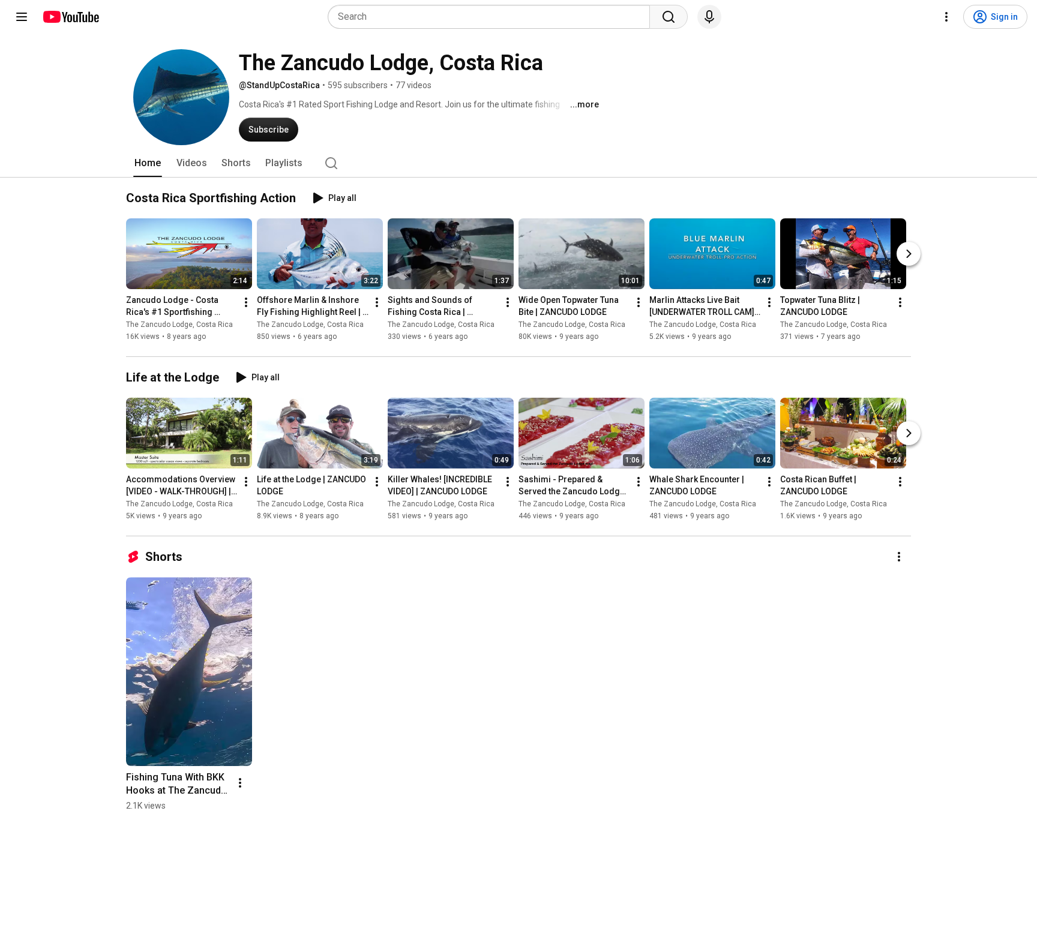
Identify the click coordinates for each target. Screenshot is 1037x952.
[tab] (147, 163)
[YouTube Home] (70, 17)
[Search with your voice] (709, 17)
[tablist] (518, 163)
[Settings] (946, 17)
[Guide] (21, 17)
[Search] (668, 17)
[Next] (909, 254)
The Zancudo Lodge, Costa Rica (179, 324)
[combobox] (492, 17)
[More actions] (246, 302)
